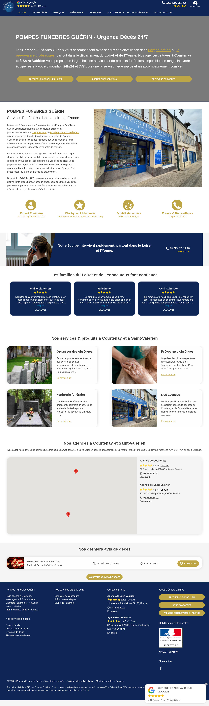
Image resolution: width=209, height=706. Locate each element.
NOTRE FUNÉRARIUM (137, 12)
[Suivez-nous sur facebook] (162, 668)
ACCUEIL (22, 12)
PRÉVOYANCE (76, 12)
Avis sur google (33, 4)
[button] (68, 514)
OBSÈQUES (58, 12)
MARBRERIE (95, 12)
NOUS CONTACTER (163, 12)
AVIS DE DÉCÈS (39, 12)
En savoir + (146, 477)
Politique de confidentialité (80, 681)
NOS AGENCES (114, 12)
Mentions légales (104, 681)
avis (42, 6)
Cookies (120, 681)
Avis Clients (173, 699)
